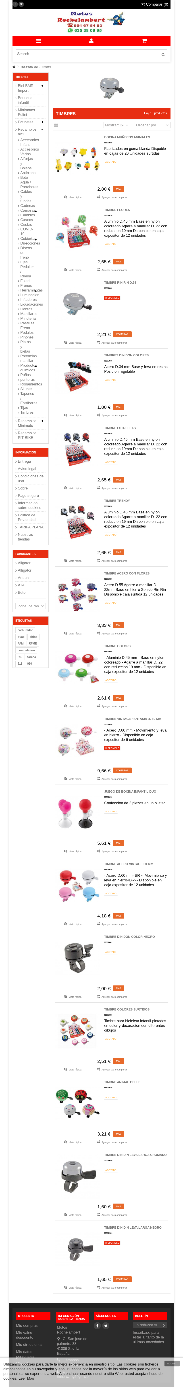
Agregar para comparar (114, 197)
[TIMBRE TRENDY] (77, 522)
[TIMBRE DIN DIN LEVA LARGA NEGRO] (77, 1249)
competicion (26, 650)
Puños (25, 375)
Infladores (26, 300)
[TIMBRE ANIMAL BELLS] (77, 1103)
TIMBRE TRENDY (117, 500)
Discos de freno (26, 253)
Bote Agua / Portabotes (26, 182)
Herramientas (26, 290)
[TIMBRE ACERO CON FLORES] (77, 595)
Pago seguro (28, 496)
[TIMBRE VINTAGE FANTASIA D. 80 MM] (77, 740)
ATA (21, 585)
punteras (26, 379)
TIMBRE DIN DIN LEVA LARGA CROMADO (135, 1155)
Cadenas (26, 206)
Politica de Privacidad (26, 517)
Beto (21, 592)
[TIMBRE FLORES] (77, 231)
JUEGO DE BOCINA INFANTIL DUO (130, 791)
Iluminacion (26, 295)
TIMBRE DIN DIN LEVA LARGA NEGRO (133, 1227)
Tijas (24, 408)
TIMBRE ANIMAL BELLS (122, 1082)
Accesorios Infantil (26, 142)
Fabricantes (25, 554)
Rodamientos (26, 384)
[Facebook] (15, 4)
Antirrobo (26, 173)
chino (33, 636)
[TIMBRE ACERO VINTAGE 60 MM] (77, 885)
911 (20, 663)
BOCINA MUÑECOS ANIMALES (127, 137)
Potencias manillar (26, 358)
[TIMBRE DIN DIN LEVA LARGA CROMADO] (77, 1176)
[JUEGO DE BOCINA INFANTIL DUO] (77, 813)
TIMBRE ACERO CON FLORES (127, 573)
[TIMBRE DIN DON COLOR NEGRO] (77, 958)
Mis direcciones (29, 1344)
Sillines (26, 389)
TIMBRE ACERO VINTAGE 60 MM (128, 864)
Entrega (24, 461)
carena (31, 657)
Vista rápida (74, 197)
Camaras (26, 210)
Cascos (26, 220)
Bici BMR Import (25, 88)
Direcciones (26, 243)
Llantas (26, 309)
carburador (25, 630)
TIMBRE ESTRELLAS (120, 428)
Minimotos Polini (26, 112)
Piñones (26, 337)
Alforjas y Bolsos (26, 163)
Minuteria (26, 318)
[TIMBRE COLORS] (77, 667)
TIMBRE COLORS (117, 646)
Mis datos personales (25, 1354)
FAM (21, 643)
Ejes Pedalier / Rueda (26, 269)
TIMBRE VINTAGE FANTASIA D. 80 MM (133, 719)
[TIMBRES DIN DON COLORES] (77, 377)
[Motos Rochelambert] (91, 22)
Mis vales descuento (24, 1335)
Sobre (23, 488)
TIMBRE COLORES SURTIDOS (127, 1009)
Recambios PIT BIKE (27, 435)
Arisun (23, 578)
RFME (33, 643)
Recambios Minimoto (27, 423)
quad (21, 636)
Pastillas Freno (26, 325)
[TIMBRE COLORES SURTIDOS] (77, 1031)
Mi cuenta (26, 1316)
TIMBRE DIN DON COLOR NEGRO (129, 936)
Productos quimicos (26, 367)
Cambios (26, 215)
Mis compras (27, 1325)
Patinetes (25, 122)
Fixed (24, 281)
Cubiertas (26, 238)
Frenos (26, 285)
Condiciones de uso (31, 478)
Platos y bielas (25, 346)
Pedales (26, 332)
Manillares (26, 314)
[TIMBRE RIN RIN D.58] (77, 304)
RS (20, 657)
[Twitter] (21, 4)
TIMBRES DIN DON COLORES (126, 355)
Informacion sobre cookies (29, 505)
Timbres (26, 412)
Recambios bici (27, 131)
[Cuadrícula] (56, 125)
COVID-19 (26, 231)
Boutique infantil (25, 100)
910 (29, 663)
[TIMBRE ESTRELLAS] (77, 449)
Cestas (26, 224)
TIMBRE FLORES (117, 210)
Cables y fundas (26, 196)
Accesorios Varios (26, 151)
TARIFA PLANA (31, 527)
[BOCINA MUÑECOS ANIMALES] (77, 159)
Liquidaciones (26, 304)
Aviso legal (27, 469)
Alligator (24, 570)
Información (25, 452)
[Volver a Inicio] (13, 67)
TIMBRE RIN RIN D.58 (120, 282)
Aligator (24, 563)
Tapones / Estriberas (26, 398)
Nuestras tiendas (25, 536)
